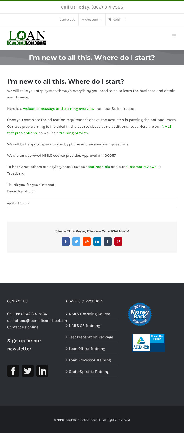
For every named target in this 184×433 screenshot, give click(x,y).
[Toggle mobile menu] (174, 35)
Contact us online (22, 327)
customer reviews (141, 166)
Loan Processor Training (90, 360)
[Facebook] (13, 371)
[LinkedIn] (42, 371)
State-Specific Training (89, 371)
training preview (73, 133)
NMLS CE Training (84, 325)
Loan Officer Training (87, 348)
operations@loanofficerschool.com (37, 320)
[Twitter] (28, 371)
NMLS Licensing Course (89, 314)
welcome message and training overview (58, 108)
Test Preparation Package (91, 337)
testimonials (99, 166)
